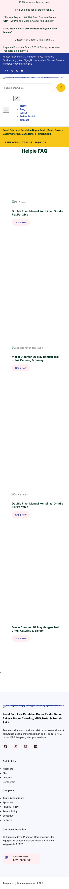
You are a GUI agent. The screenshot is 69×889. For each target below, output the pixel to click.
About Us (8, 768)
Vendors (7, 777)
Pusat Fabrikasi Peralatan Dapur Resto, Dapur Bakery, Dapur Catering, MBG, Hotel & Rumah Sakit (32, 718)
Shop (5, 773)
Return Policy (10, 811)
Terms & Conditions (13, 798)
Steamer (16, 351)
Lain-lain (17, 205)
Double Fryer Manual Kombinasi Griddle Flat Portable (37, 213)
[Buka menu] (6, 110)
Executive (8, 815)
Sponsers (8, 802)
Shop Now (22, 223)
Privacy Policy (11, 806)
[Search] (60, 87)
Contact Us (9, 781)
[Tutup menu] (16, 98)
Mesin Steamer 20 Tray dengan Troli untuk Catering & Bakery (35, 358)
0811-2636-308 (22, 860)
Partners (7, 820)
